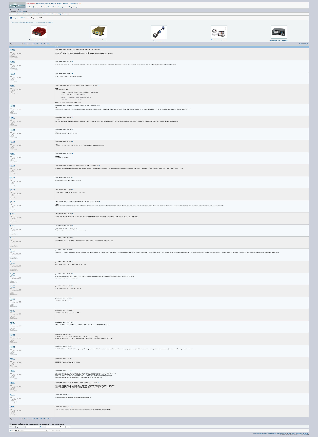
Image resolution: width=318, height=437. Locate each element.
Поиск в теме (304, 44)
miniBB (306, 434)
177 (37, 43)
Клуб (66, 7)
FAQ (59, 14)
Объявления (40, 3)
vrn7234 (12, 73)
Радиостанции (73, 7)
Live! (79, 3)
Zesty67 (12, 274)
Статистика (33, 14)
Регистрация (47, 14)
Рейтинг (47, 3)
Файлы (29, 7)
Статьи (53, 3)
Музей (49, 7)
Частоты (59, 3)
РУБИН (12, 85)
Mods (54, 7)
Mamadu (12, 49)
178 (41, 43)
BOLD (11, 358)
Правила (54, 14)
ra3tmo (24, 11)
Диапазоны (36, 7)
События (26, 14)
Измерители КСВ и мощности (279, 40)
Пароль (42, 427)
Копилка (65, 3)
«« (18, 43)
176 (34, 43)
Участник (12, 50)
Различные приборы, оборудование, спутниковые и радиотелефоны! (32, 22)
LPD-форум (60, 7)
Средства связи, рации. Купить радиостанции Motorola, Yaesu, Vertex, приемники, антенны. (281, 433)
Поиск (40, 14)
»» (51, 43)
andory (20, 11)
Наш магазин (31, 3)
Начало (13, 14)
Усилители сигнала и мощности (39, 40)
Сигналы (43, 7)
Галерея (64, 14)
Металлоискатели (158, 41)
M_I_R (12, 394)
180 (48, 43)
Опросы (19, 14)
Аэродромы (73, 3)
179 (44, 43)
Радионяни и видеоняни (218, 40)
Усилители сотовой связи (99, 40)
